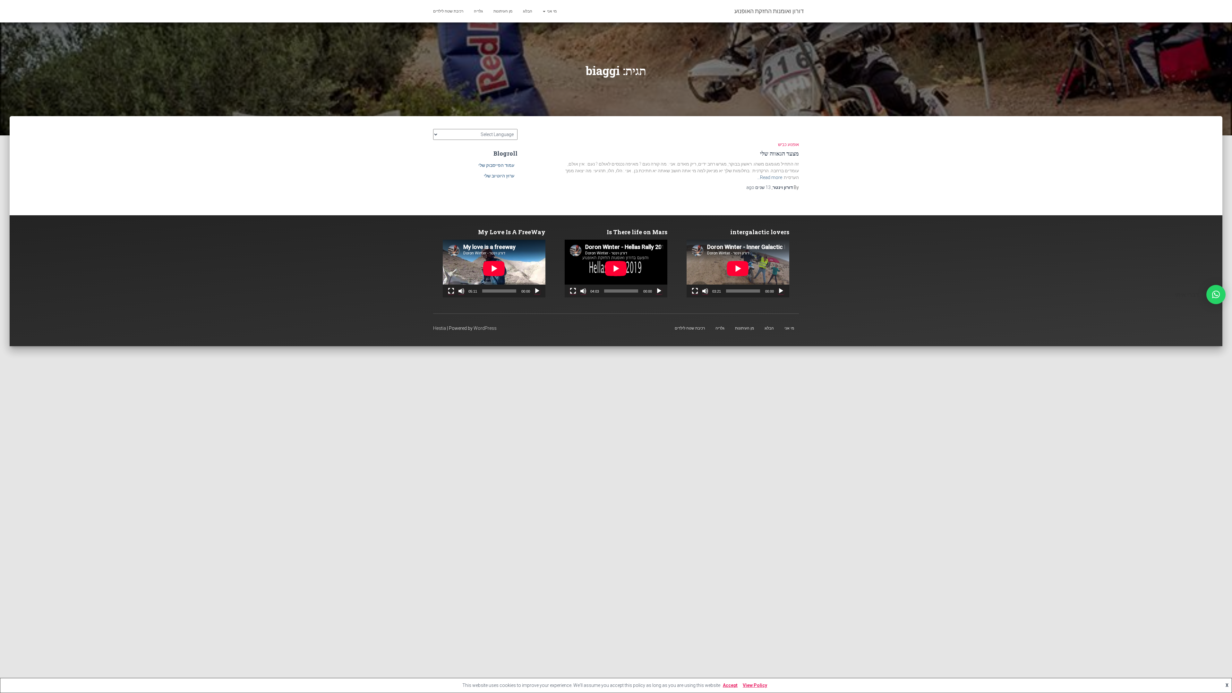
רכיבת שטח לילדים (448, 11)
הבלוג (527, 11)
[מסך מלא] (695, 291)
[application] (738, 268)
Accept (730, 685)
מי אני (551, 11)
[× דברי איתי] (1216, 294)
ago (758, 187)
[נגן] (781, 291)
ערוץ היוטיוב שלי (499, 175)
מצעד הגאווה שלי (779, 153)
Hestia (439, 328)
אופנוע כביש (788, 144)
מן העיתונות (502, 11)
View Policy (755, 685)
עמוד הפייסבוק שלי (496, 165)
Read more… (769, 177)
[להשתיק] (705, 291)
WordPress (485, 328)
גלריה (478, 11)
